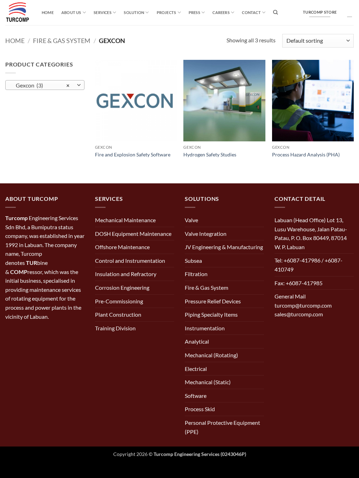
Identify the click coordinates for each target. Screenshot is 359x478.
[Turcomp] (18, 12)
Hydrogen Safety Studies (209, 154)
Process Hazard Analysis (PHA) (306, 154)
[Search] (275, 12)
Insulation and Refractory (125, 273)
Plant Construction (118, 314)
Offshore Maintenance (122, 247)
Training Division (115, 328)
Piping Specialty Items (211, 314)
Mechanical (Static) (208, 382)
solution (134, 12)
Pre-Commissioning (119, 301)
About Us (71, 12)
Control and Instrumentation (130, 260)
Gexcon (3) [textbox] (41, 85)
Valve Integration (205, 233)
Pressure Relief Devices (213, 301)
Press (194, 12)
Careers (221, 12)
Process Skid (200, 409)
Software (195, 395)
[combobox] (44, 85)
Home (48, 12)
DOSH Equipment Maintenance (133, 233)
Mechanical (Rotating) (211, 355)
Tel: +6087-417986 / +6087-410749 (309, 265)
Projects (166, 12)
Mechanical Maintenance (125, 220)
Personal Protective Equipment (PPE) (222, 427)
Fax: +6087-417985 (299, 283)
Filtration (196, 273)
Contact (251, 12)
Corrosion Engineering (122, 287)
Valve (191, 220)
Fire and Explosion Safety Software (132, 154)
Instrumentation (205, 328)
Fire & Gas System (61, 40)
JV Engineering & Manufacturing (224, 247)
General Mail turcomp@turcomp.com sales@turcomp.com (303, 305)
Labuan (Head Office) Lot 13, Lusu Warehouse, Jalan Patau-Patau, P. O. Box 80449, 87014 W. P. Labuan (311, 233)
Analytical (197, 341)
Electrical (196, 368)
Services (102, 12)
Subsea (193, 260)
